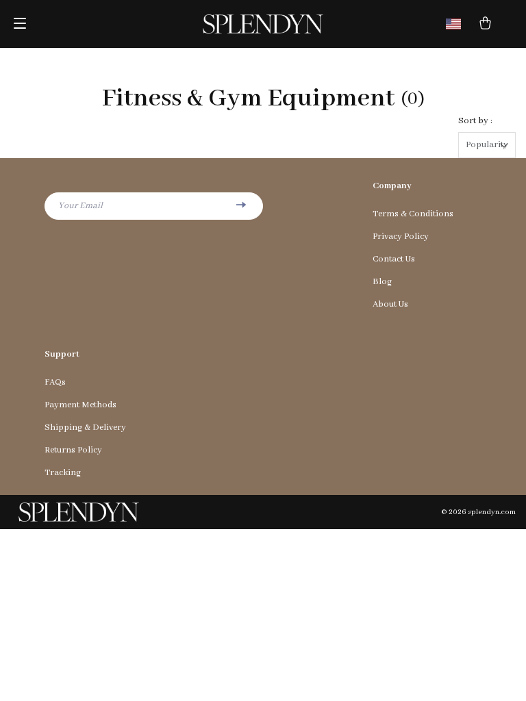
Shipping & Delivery (85, 427)
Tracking (63, 473)
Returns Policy (73, 450)
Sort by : (475, 121)
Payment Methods (80, 405)
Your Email (80, 206)
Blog (382, 282)
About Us (390, 304)
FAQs (55, 382)
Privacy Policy (401, 236)
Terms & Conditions (413, 214)
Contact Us (394, 259)
